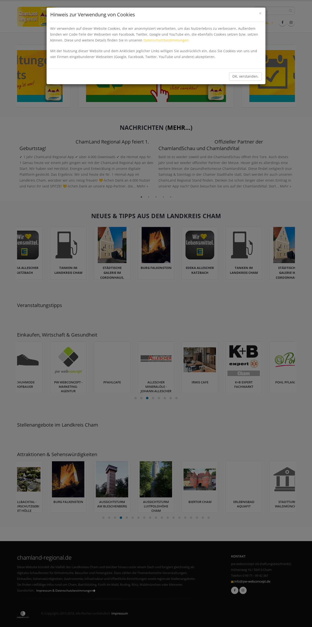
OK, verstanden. (245, 76)
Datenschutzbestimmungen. (166, 40)
